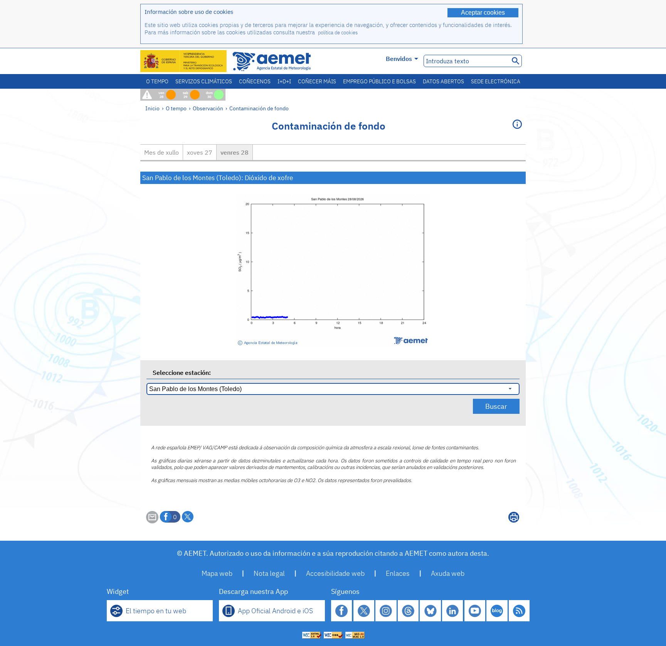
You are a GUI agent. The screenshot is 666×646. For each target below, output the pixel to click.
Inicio (152, 108)
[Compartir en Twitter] (187, 517)
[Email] (152, 521)
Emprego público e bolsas (379, 81)
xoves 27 (199, 152)
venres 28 (234, 152)
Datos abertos (443, 81)
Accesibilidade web (335, 573)
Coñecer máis (317, 81)
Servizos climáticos (203, 81)
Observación (208, 108)
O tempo (157, 81)
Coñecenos (255, 81)
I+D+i (284, 81)
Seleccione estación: (182, 372)
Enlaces (398, 573)
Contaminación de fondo (259, 108)
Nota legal (269, 573)
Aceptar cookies (483, 12)
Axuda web (447, 573)
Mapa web (217, 573)
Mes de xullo (161, 152)
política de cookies (338, 32)
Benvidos (399, 58)
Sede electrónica (495, 81)
